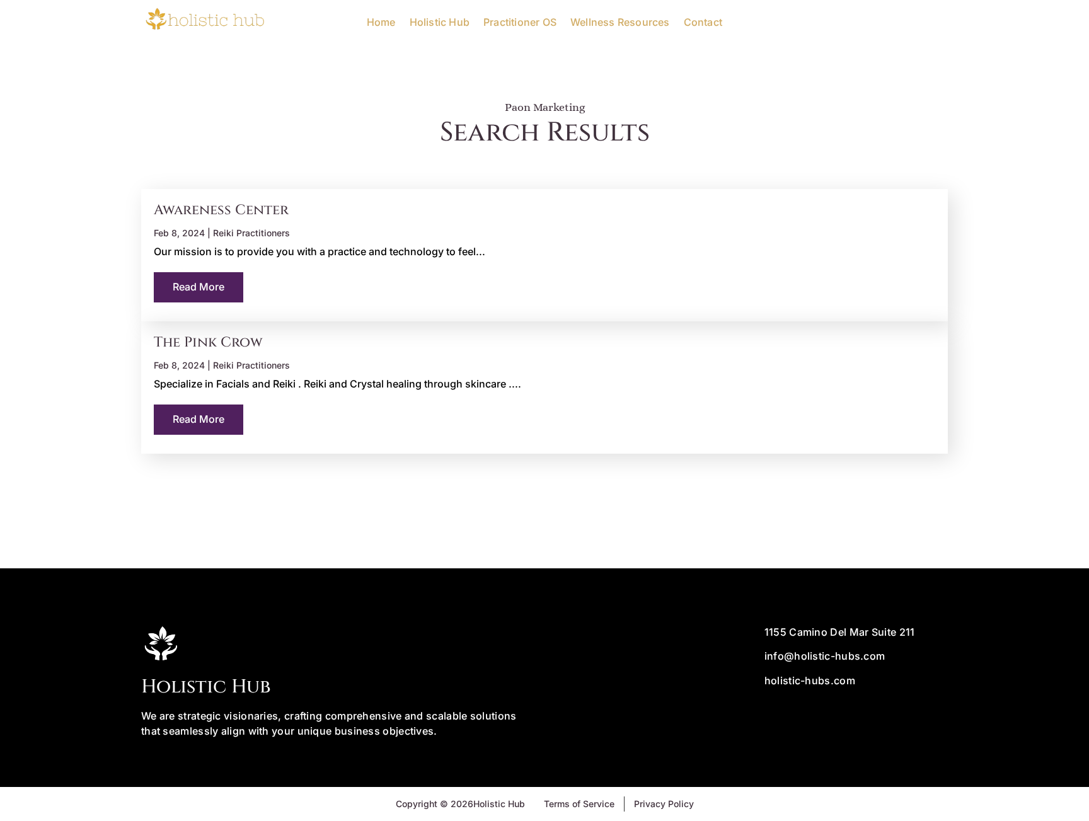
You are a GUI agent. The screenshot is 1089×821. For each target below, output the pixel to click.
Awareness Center (221, 210)
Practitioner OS (519, 22)
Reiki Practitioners (251, 232)
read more (198, 286)
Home (381, 22)
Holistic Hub (440, 22)
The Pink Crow (208, 342)
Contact (703, 22)
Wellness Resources (620, 22)
